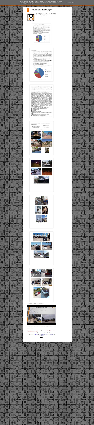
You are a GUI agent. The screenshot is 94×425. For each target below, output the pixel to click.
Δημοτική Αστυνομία (35, 334)
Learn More (68, 2)
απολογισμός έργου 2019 (44, 334)
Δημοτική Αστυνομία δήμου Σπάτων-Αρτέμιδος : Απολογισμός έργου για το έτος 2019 (41, 10)
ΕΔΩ (31, 326)
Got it (73, 2)
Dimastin (50, 332)
